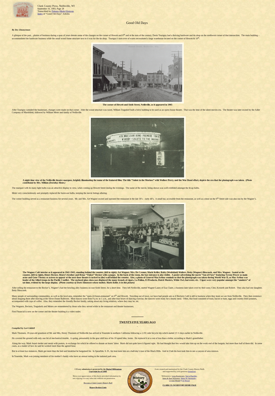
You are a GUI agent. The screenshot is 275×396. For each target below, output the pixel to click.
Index (40, 14)
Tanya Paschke (191, 376)
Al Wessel (186, 381)
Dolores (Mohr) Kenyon (63, 11)
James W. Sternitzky (188, 378)
